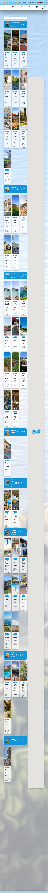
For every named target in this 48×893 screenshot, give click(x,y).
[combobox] (21, 18)
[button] (6, 7)
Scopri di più (13, 26)
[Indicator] (7, 49)
